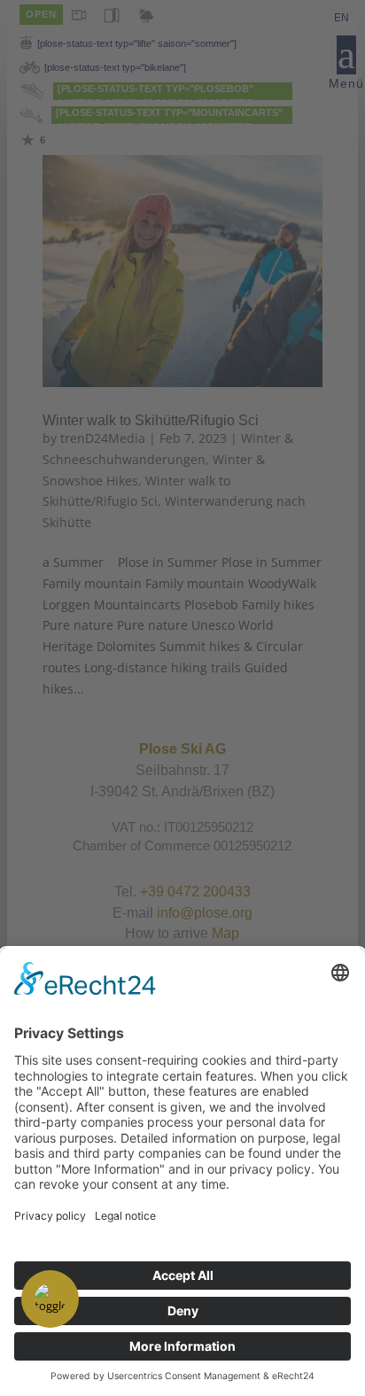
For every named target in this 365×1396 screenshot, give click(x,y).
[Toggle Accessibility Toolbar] (50, 1299)
